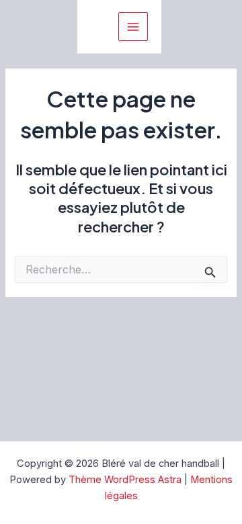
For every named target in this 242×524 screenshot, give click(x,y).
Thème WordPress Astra (125, 480)
